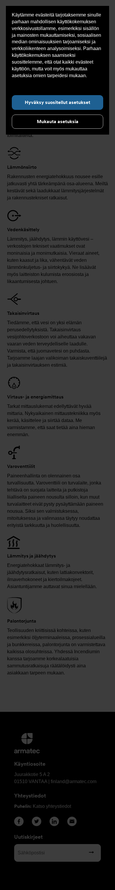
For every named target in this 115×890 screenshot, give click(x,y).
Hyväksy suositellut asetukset (57, 102)
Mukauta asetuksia (57, 121)
